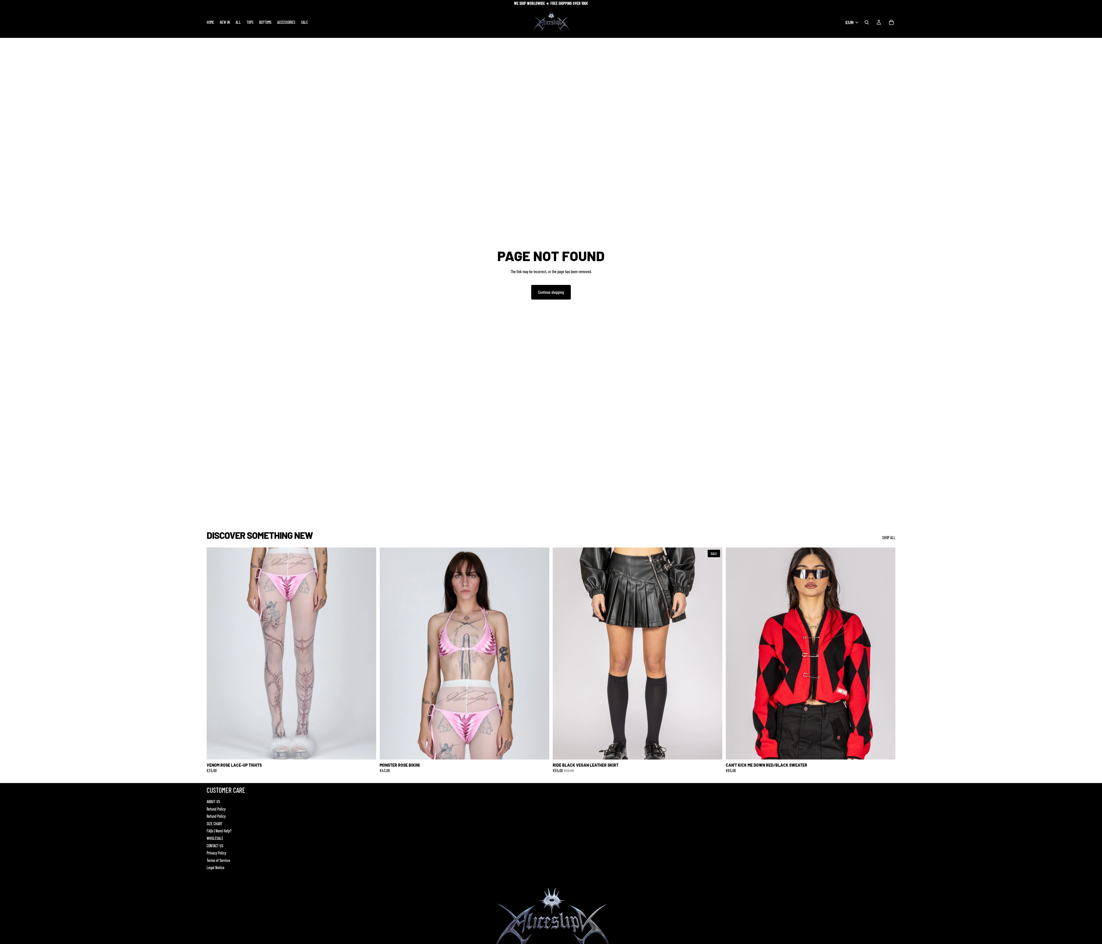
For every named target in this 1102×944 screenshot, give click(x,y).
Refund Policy (216, 809)
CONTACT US (215, 845)
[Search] (866, 22)
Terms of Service (218, 860)
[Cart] (891, 22)
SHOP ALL (888, 537)
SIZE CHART (214, 823)
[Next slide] (367, 653)
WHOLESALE (215, 838)
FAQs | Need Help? (219, 830)
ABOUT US (213, 801)
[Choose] (367, 750)
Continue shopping (551, 292)
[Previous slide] (215, 653)
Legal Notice (215, 867)
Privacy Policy (216, 852)
